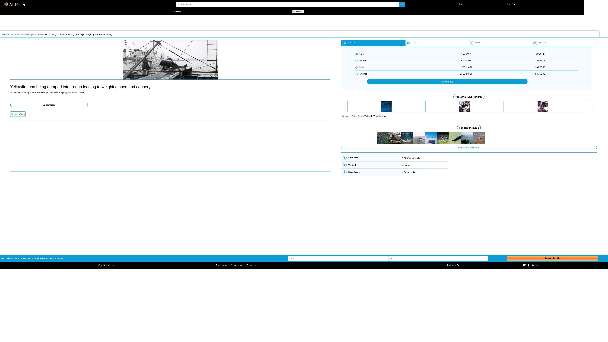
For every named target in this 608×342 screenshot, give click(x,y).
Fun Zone (512, 4)
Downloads (447, 81)
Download (350, 42)
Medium (363, 60)
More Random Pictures (469, 147)
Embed (477, 42)
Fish (354, 116)
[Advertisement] (119, 23)
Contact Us (251, 265)
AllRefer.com (8, 34)
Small (361, 53)
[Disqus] (170, 211)
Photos (461, 4)
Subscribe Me (552, 258)
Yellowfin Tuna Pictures (468, 97)
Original (363, 73)
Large (362, 67)
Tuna (360, 116)
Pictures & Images (25, 34)
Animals (345, 116)
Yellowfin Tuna (18, 114)
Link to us (542, 42)
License (413, 42)
